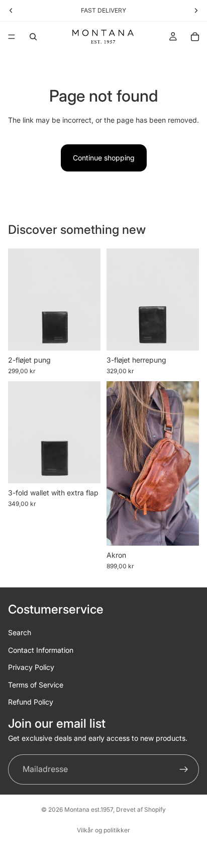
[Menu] (11, 36)
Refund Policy (30, 701)
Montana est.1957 (88, 809)
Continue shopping (104, 157)
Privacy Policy (31, 667)
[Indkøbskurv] (195, 37)
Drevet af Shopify (141, 809)
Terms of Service (35, 684)
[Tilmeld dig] (183, 769)
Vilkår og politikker (103, 830)
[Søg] (33, 37)
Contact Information (40, 649)
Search (19, 632)
